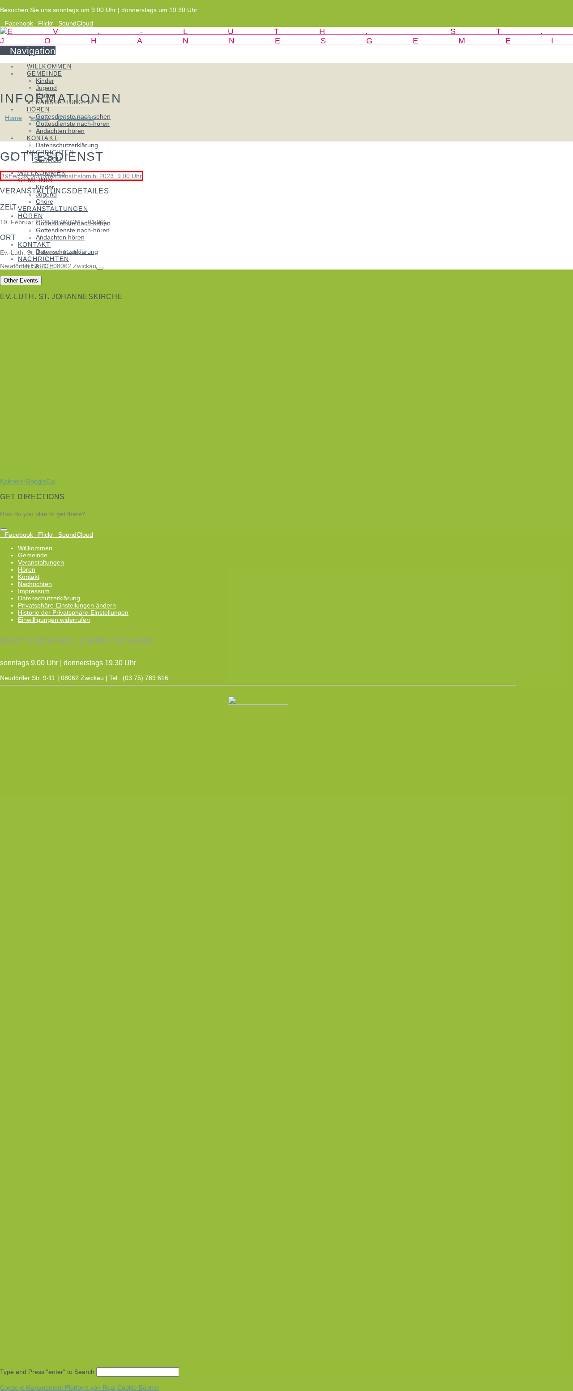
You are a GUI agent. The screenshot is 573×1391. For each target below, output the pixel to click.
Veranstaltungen (41, 562)
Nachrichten (35, 583)
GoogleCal (41, 481)
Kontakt (28, 576)
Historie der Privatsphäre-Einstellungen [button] (73, 612)
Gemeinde (32, 555)
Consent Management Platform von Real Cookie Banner (79, 1387)
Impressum (34, 591)
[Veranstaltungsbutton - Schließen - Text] (3, 529)
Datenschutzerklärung (49, 598)
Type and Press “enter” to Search (47, 1371)
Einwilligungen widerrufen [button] (54, 619)
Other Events (21, 280)
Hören (26, 569)
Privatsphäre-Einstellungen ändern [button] (67, 605)
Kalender (13, 481)
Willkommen (35, 548)
